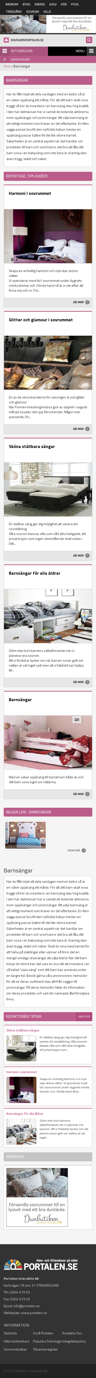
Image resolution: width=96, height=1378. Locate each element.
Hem (7, 66)
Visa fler (74, 850)
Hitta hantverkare (16, 1341)
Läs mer (78, 302)
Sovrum (32, 11)
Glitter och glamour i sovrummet (41, 319)
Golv (53, 4)
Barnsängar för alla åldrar (34, 573)
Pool (75, 4)
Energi (40, 4)
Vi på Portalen (43, 1333)
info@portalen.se (27, 1305)
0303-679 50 (20, 1292)
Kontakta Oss (72, 1333)
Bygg (26, 4)
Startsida (10, 1333)
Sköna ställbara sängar (32, 446)
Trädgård (14, 11)
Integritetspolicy (74, 1341)
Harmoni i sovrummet (30, 193)
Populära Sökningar (47, 1341)
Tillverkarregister (45, 1349)
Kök (64, 4)
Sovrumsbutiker (15, 1349)
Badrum (12, 4)
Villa (47, 11)
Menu (80, 50)
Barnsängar (20, 699)
